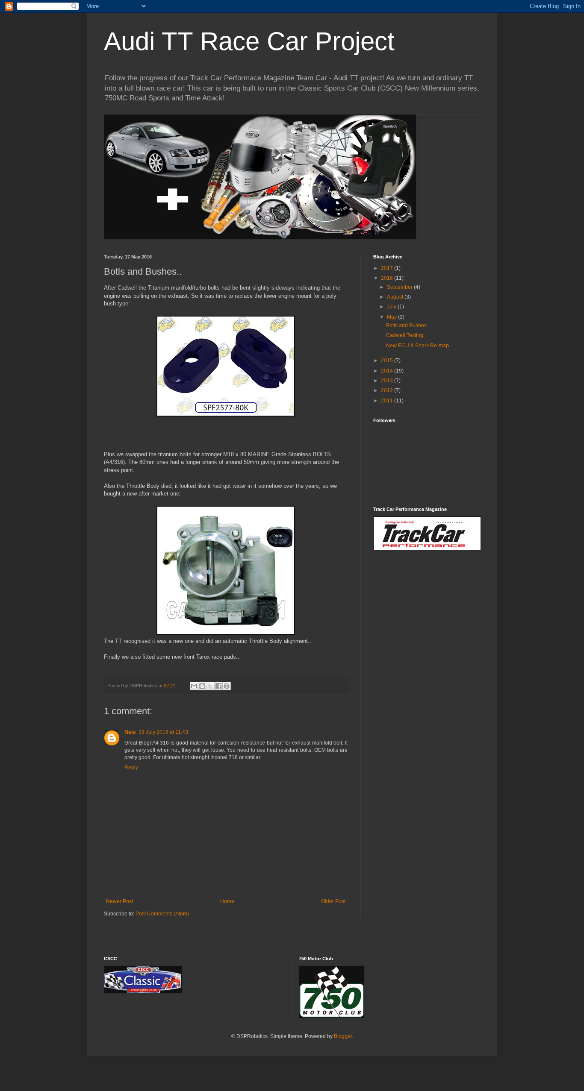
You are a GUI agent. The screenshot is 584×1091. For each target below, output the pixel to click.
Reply (131, 768)
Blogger (343, 1036)
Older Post (333, 901)
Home (227, 901)
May (392, 317)
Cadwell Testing (404, 335)
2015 (387, 361)
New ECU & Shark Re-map (417, 346)
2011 (387, 401)
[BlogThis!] (202, 686)
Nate (130, 732)
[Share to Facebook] (218, 686)
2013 (387, 381)
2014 (387, 371)
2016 (387, 278)
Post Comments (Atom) (162, 914)
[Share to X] (210, 686)
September (400, 287)
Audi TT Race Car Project (249, 41)
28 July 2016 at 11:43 (163, 732)
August (395, 297)
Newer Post (119, 901)
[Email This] (194, 686)
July (392, 307)
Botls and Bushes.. (407, 325)
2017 (387, 268)
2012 (387, 390)
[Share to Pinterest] (226, 686)
